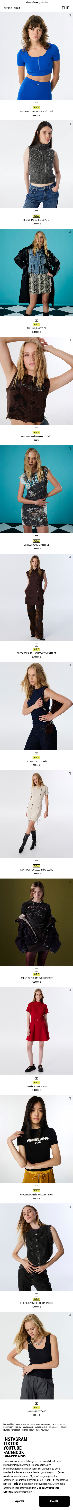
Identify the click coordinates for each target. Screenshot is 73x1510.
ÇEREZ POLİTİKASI (42, 1430)
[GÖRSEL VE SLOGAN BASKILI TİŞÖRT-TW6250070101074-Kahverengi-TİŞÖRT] (36, 922)
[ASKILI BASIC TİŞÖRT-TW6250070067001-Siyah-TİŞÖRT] (36, 1355)
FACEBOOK (13, 1452)
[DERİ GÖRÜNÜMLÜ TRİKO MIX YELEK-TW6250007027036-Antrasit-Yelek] (36, 1247)
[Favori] (69, 15)
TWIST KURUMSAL (22, 1424)
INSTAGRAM (15, 1439)
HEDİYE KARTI (8, 1427)
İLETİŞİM (18, 1427)
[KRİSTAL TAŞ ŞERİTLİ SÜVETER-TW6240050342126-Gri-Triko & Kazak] (36, 164)
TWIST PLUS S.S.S (58, 1424)
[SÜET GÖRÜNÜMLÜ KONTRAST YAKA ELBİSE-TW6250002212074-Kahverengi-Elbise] (36, 597)
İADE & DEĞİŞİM (8, 1424)
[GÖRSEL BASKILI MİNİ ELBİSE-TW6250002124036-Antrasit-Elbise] (36, 489)
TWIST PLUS (15, 1430)
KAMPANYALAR (28, 1427)
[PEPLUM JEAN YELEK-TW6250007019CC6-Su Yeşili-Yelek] (36, 272)
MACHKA (6, 1430)
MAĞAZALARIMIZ (41, 1427)
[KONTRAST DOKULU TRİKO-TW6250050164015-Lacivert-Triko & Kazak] (36, 706)
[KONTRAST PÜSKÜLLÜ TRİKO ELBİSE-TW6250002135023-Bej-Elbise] (36, 814)
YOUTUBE (12, 1448)
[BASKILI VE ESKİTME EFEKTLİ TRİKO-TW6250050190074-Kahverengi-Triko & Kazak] (36, 381)
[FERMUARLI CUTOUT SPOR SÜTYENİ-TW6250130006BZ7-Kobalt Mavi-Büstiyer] (36, 56)
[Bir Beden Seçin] (36, 104)
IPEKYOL (64, 1427)
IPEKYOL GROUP (28, 1430)
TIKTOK (10, 1443)
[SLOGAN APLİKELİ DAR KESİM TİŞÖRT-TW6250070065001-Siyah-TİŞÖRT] (36, 1139)
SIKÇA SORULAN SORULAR (40, 1424)
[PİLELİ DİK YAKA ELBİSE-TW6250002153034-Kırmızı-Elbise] (36, 1031)
